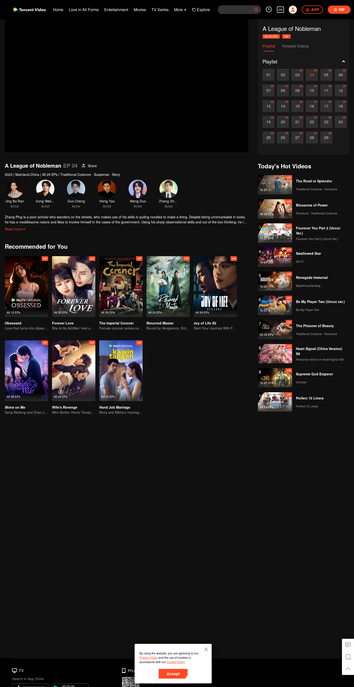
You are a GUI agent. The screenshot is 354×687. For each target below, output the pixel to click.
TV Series (160, 9)
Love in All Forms (84, 9)
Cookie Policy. (176, 662)
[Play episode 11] (326, 90)
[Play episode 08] (283, 90)
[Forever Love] (73, 286)
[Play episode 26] (283, 137)
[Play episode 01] (268, 75)
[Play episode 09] (297, 90)
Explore (203, 9)
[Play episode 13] (268, 106)
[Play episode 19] (268, 122)
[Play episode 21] (297, 122)
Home (58, 9)
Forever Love (63, 323)
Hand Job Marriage (114, 407)
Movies (140, 9)
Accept (173, 673)
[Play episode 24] (341, 122)
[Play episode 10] (312, 90)
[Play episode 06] (341, 75)
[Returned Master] (168, 286)
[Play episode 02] (283, 75)
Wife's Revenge (64, 407)
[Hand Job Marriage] (121, 370)
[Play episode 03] (297, 75)
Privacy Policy (148, 657)
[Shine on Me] (26, 370)
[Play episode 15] (297, 106)
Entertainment (116, 9)
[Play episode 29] (326, 137)
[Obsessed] (26, 286)
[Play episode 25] (268, 137)
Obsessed (13, 323)
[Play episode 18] (341, 106)
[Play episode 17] (326, 106)
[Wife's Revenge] (73, 370)
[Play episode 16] (312, 106)
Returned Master (160, 323)
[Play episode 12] (341, 90)
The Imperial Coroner (116, 323)
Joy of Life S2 (205, 323)
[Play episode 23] (326, 122)
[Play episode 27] (297, 137)
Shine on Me (15, 407)
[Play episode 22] (312, 122)
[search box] (256, 10)
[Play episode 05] (326, 75)
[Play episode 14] (283, 106)
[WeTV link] (29, 10)
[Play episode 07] (268, 90)
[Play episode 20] (283, 122)
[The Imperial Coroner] (121, 286)
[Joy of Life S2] (215, 286)
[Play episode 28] (312, 137)
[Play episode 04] (312, 75)
